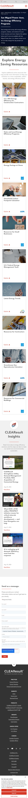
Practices (14, 679)
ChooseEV (14, 767)
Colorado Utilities (16, 12)
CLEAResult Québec (14, 758)
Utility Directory (8, 12)
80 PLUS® (14, 761)
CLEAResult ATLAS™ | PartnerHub (14, 707)
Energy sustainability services (14, 686)
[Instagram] (16, 748)
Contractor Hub (14, 772)
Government (14, 696)
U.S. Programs (14, 729)
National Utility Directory (14, 769)
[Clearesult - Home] (14, 672)
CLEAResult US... (14, 753)
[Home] (7, 6)
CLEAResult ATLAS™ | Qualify (14, 705)
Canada (5, 1)
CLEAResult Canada (14, 755)
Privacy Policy (9, 787)
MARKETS (14, 691)
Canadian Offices (14, 740)
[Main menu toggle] (26, 6)
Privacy (14, 775)
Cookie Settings (14, 796)
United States (14, 726)
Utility (14, 693)
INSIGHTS (14, 714)
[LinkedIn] (8, 748)
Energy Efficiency (14, 682)
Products (14, 703)
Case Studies (14, 721)
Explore (6, 111)
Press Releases (13, 717)
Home (2, 12)
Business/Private (14, 698)
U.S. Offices (14, 731)
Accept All (14, 790)
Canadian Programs (14, 738)
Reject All (14, 793)
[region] (14, 786)
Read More (7, 489)
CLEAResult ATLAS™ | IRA (14, 710)
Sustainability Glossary (14, 719)
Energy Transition (14, 684)
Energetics (14, 764)
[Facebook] (20, 748)
